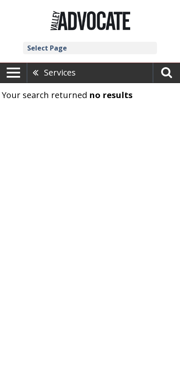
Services (60, 72)
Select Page (47, 48)
